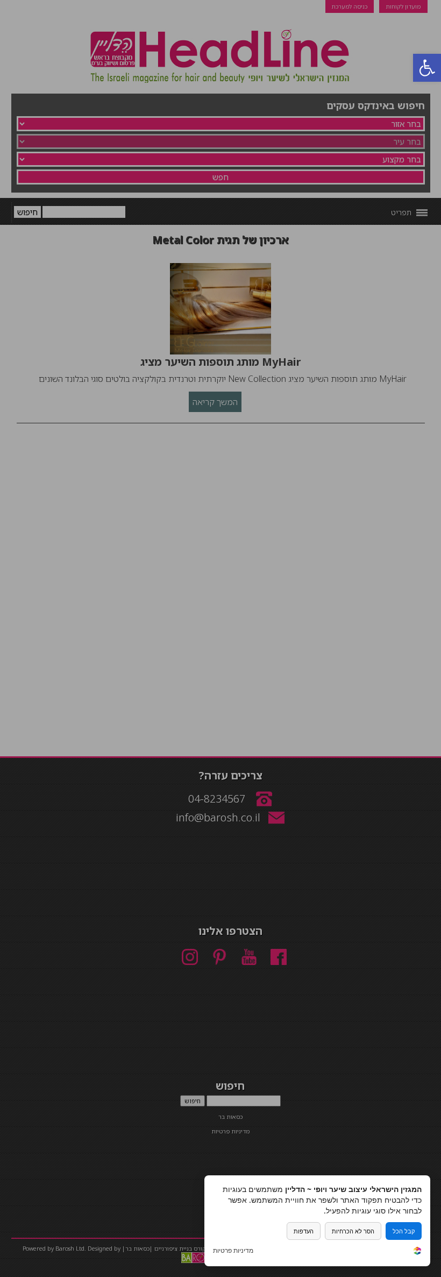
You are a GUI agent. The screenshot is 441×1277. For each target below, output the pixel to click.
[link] (417, 1252)
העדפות (304, 1231)
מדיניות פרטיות (233, 1250)
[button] (427, 68)
